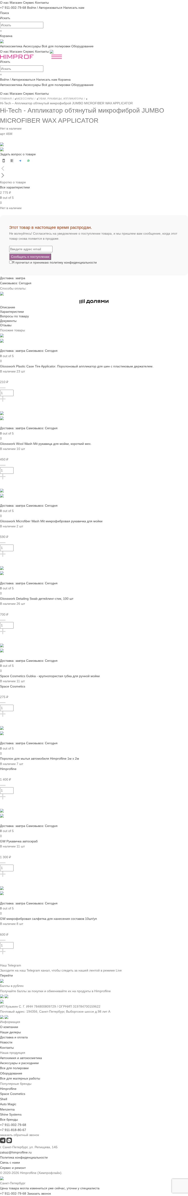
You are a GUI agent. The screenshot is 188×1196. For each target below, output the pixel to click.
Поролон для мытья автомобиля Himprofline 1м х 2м (39, 758)
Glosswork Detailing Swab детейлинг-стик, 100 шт (36, 598)
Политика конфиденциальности (24, 1157)
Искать (5, 18)
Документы (8, 321)
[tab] (94, 307)
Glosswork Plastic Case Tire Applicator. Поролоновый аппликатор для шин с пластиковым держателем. (76, 366)
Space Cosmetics (12, 686)
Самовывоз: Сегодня (15, 283)
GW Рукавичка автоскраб (19, 841)
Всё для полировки (56, 46)
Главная (6, 98)
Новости (6, 1042)
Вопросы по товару (14, 316)
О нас (4, 2)
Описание (7, 307)
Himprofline (8, 769)
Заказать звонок (39, 1193)
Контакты (42, 2)
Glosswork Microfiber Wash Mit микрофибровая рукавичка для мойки (51, 521)
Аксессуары (32, 46)
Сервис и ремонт (13, 1168)
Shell (3, 1099)
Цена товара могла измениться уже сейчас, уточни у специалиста (50, 1188)
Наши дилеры (10, 1032)
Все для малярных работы (20, 1078)
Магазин (16, 2)
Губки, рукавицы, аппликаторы (60, 98)
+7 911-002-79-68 (13, 7)
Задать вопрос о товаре (18, 154)
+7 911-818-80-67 (13, 1130)
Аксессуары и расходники (19, 1063)
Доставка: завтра (12, 278)
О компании (9, 1027)
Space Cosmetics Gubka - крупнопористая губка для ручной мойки (50, 676)
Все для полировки (14, 1068)
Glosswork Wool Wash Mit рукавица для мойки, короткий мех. (45, 444)
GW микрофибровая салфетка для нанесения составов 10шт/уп (48, 918)
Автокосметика (11, 46)
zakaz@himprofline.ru (16, 1152)
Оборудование (82, 46)
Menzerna (7, 1109)
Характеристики (12, 311)
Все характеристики (15, 187)
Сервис (28, 2)
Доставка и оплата (14, 1037)
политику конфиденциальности (73, 262)
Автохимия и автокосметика (21, 1058)
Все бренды (9, 1119)
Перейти (6, 975)
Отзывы (5, 325)
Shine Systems (11, 1114)
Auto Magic (8, 1104)
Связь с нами (10, 1162)
